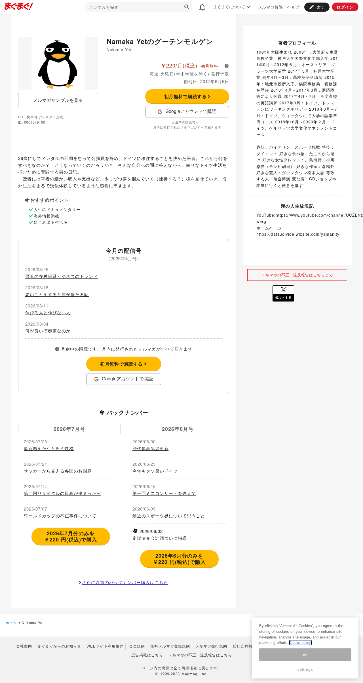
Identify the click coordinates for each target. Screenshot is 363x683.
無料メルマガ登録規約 (170, 646)
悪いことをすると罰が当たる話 (57, 294)
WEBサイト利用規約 (105, 646)
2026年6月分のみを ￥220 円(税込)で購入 (179, 559)
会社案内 (24, 646)
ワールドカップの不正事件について (60, 515)
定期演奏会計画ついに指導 (159, 538)
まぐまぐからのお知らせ (59, 646)
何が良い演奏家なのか (48, 331)
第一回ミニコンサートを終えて (164, 493)
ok (305, 654)
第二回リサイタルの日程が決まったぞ (62, 493)
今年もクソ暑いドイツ (155, 471)
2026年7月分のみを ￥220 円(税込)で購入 (70, 536)
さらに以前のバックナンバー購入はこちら (125, 582)
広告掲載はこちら (147, 655)
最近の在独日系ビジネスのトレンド (61, 276)
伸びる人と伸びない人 (48, 312)
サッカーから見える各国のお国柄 (58, 471)
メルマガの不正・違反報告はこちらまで (297, 274)
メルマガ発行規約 (211, 646)
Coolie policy (300, 642)
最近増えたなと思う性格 (49, 448)
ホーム (11, 622)
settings (305, 669)
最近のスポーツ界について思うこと (168, 515)
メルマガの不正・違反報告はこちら (200, 655)
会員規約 (137, 646)
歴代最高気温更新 (150, 448)
